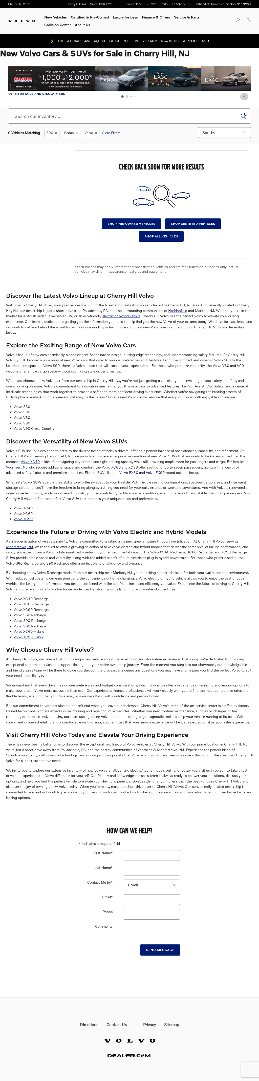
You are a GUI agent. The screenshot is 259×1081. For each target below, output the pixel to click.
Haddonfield (177, 310)
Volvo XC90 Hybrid (29, 637)
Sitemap (171, 1024)
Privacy (149, 1024)
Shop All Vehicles (161, 236)
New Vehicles (55, 17)
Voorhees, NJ (16, 467)
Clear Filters (111, 133)
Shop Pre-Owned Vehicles (131, 224)
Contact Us (116, 1024)
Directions (89, 1024)
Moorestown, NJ (19, 547)
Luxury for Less (125, 17)
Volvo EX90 (155, 472)
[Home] (21, 21)
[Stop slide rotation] (244, 96)
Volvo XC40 (30, 461)
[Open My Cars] (237, 21)
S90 (49, 133)
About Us (82, 25)
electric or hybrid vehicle (121, 316)
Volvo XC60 (111, 467)
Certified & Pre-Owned (90, 17)
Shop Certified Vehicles (193, 224)
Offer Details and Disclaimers (36, 94)
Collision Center (57, 25)
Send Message (160, 950)
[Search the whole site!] (249, 20)
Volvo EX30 (128, 472)
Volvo (88, 133)
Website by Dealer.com (129, 1055)
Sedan (69, 133)
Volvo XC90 (23, 519)
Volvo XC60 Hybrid (29, 631)
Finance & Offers (156, 17)
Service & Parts (187, 17)
